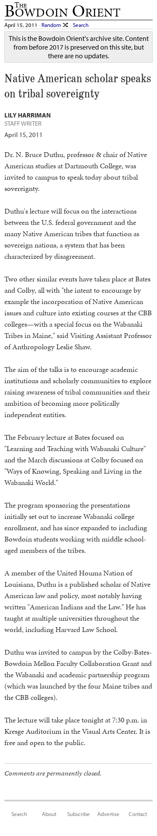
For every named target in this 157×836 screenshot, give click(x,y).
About (49, 813)
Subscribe (78, 813)
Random (51, 24)
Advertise (108, 813)
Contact (138, 813)
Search (81, 24)
